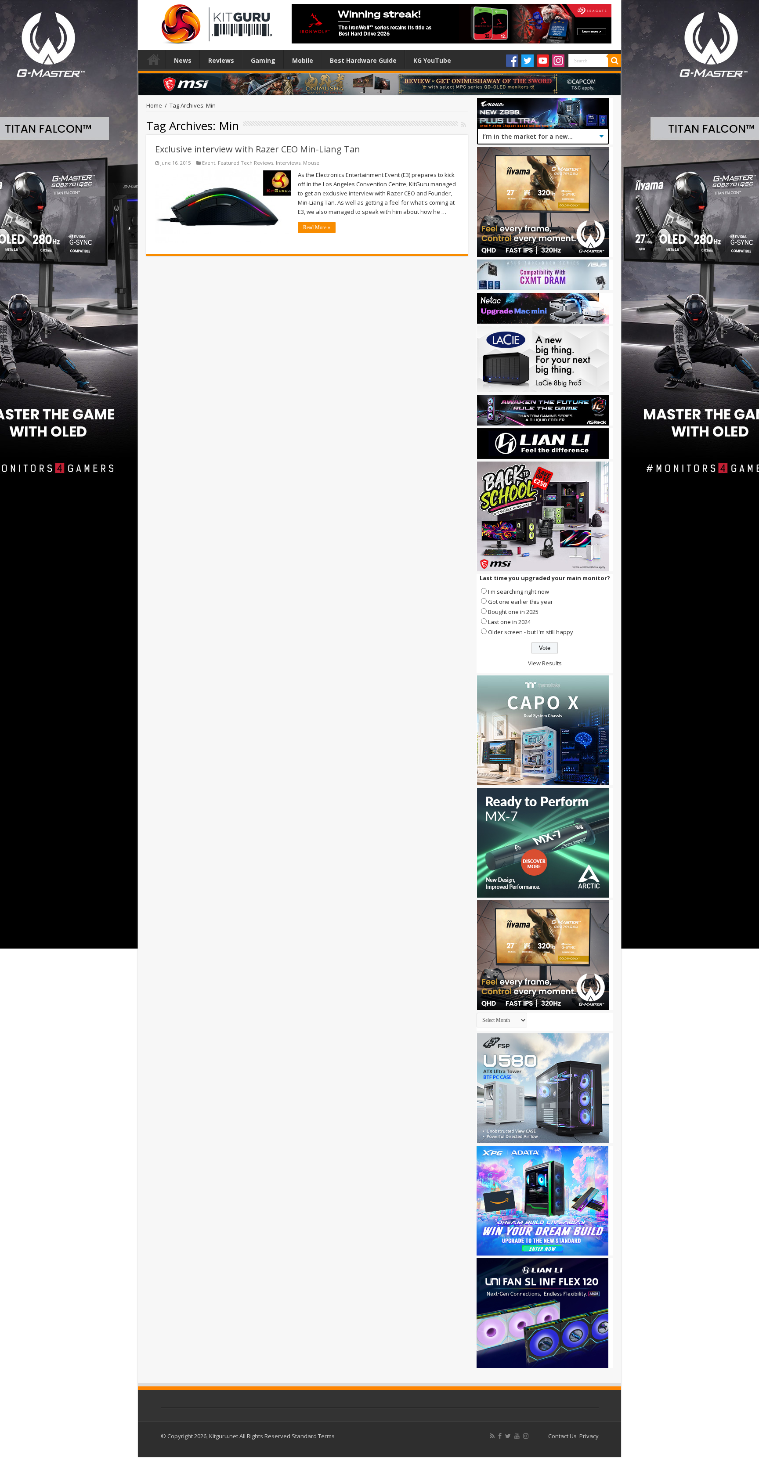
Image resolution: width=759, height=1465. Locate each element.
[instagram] (525, 1436)
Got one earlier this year (520, 602)
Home (153, 59)
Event (208, 162)
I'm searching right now (518, 591)
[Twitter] (527, 60)
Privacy (589, 1436)
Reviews (221, 60)
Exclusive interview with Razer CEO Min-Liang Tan (257, 149)
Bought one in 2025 (513, 612)
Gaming (263, 60)
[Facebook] (512, 60)
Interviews (288, 162)
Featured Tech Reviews (245, 162)
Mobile (302, 60)
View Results (545, 663)
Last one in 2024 (509, 622)
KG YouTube (432, 60)
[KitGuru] (215, 21)
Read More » (316, 227)
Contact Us (562, 1436)
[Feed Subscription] (463, 124)
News (183, 60)
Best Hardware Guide (363, 60)
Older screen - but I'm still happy (530, 632)
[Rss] (492, 1436)
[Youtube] (543, 60)
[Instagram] (558, 60)
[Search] (614, 60)
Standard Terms (313, 1436)
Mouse (311, 162)
